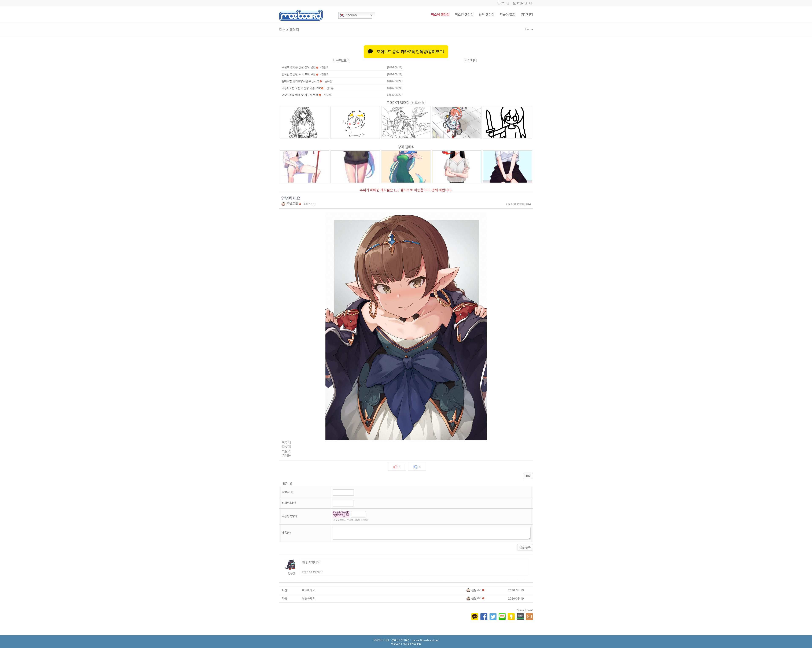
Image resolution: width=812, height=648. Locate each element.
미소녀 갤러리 (440, 14)
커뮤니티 (527, 14)
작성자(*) (287, 492)
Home (529, 29)
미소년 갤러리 (464, 14)
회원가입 (522, 3)
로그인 (505, 3)
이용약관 (396, 643)
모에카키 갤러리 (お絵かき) (406, 103)
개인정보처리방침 (411, 643)
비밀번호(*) (289, 502)
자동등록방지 (289, 516)
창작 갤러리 (486, 14)
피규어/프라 (508, 14)
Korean (351, 15)
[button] (283, 203)
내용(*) (286, 532)
